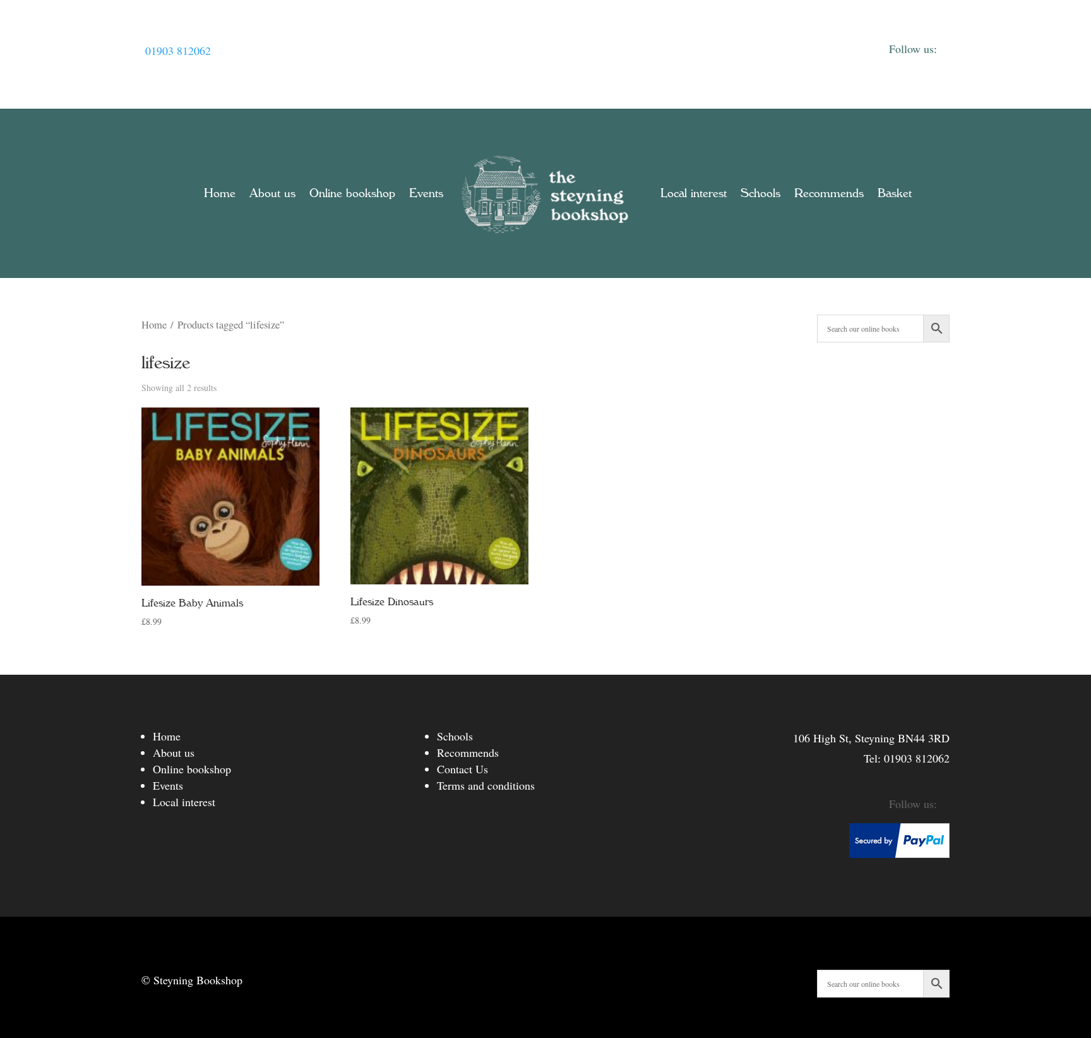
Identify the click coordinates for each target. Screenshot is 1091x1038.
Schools (760, 193)
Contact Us (462, 768)
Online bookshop (352, 193)
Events (426, 193)
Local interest (693, 193)
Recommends (829, 193)
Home (219, 193)
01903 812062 (178, 50)
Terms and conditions (486, 785)
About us (272, 193)
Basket (895, 193)
